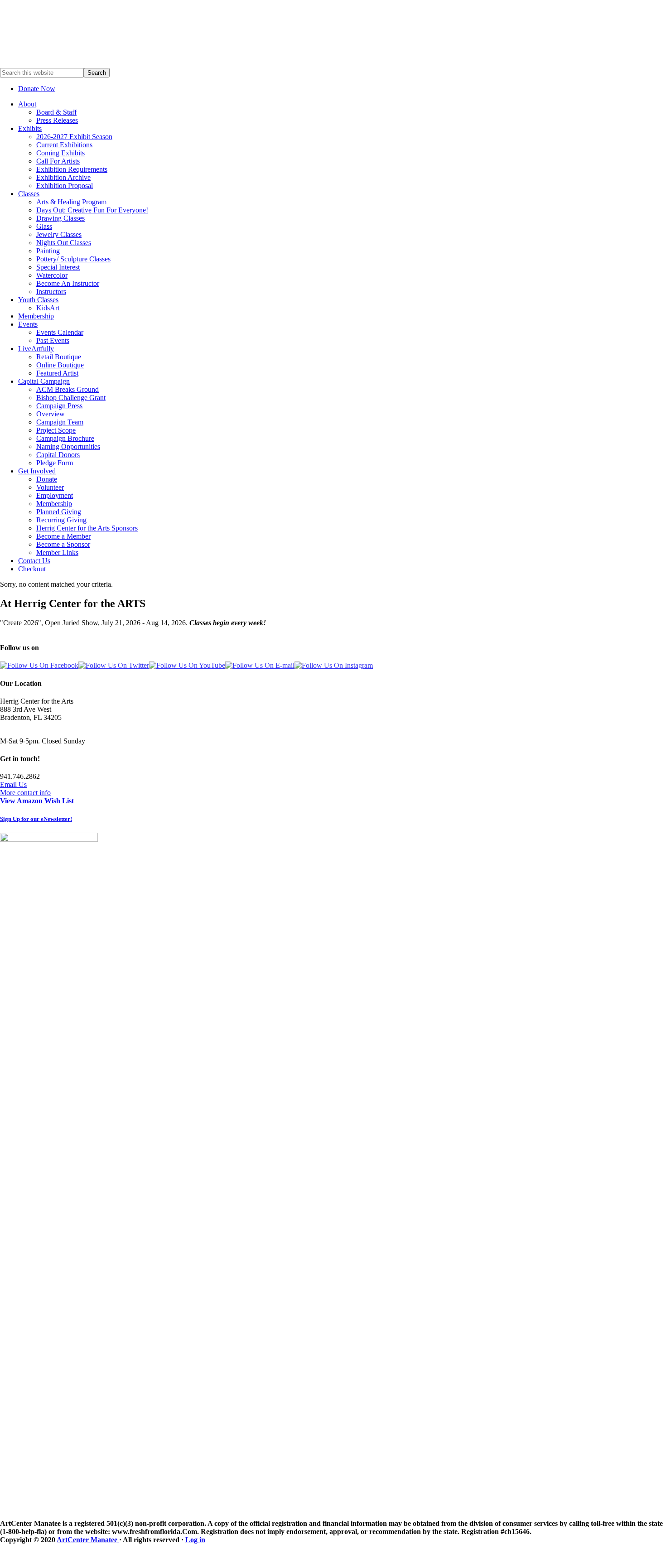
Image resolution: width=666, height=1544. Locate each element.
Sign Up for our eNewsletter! (36, 818)
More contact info (25, 792)
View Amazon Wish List (37, 801)
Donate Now (36, 88)
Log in (195, 1540)
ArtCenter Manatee (88, 1540)
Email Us (13, 784)
